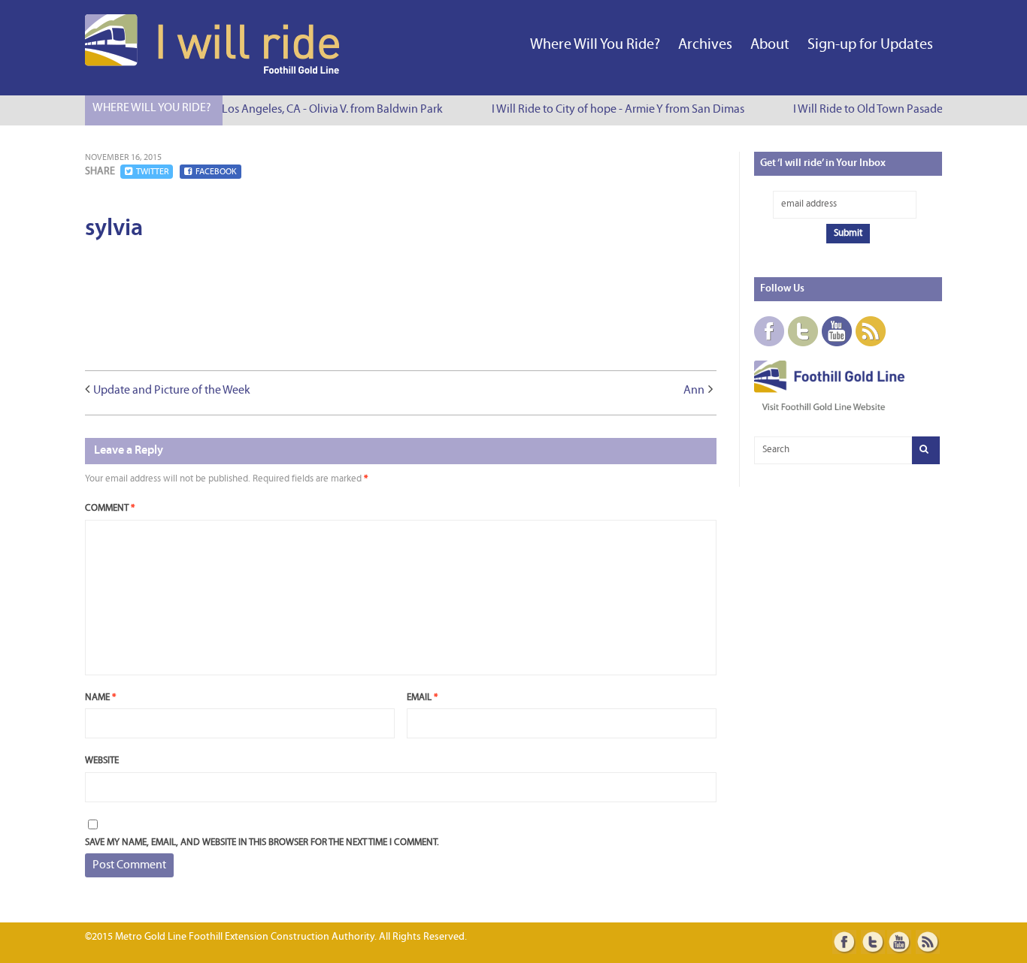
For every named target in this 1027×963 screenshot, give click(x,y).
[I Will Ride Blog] (213, 71)
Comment (110, 508)
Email (422, 697)
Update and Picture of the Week (171, 391)
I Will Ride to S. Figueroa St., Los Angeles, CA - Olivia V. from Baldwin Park (258, 110)
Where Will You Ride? (595, 45)
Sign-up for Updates (870, 45)
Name (100, 697)
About (769, 45)
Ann (693, 391)
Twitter (152, 172)
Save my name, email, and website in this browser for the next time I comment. (262, 842)
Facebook (216, 172)
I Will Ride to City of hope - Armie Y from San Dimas (613, 110)
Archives (705, 45)
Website (102, 760)
